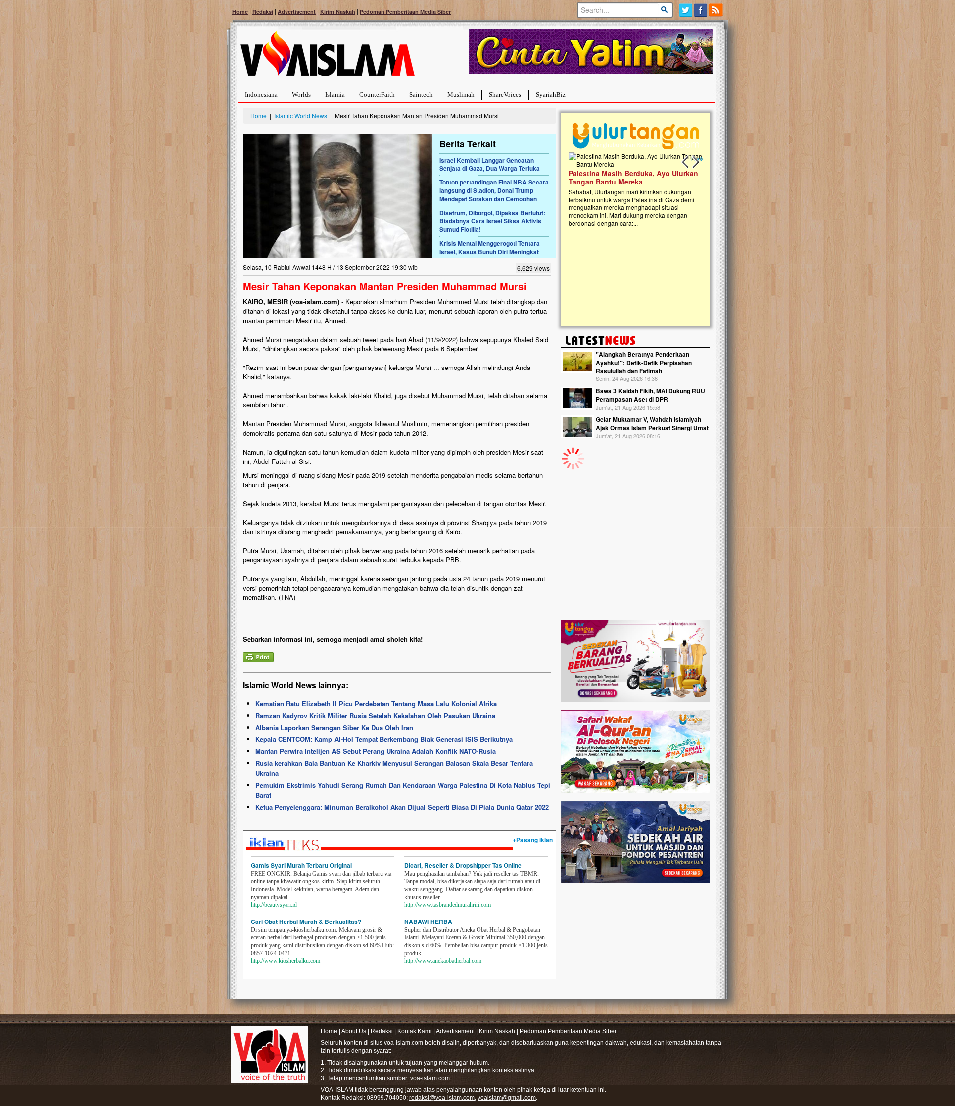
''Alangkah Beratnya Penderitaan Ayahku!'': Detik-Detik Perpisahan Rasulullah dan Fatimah (644, 362)
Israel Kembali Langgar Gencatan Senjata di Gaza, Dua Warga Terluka (489, 164)
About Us (353, 1031)
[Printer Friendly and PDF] (258, 656)
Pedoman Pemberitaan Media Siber (405, 11)
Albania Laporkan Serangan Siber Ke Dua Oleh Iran (334, 727)
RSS (716, 10)
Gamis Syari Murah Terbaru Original (301, 865)
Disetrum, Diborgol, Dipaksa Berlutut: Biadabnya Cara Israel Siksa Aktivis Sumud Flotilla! (492, 221)
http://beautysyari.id (274, 904)
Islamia (335, 94)
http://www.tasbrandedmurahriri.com (447, 904)
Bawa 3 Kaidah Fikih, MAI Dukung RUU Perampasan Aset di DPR (650, 395)
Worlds (301, 94)
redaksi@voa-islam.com (442, 1097)
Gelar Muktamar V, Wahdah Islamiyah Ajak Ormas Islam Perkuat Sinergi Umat (652, 423)
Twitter (685, 10)
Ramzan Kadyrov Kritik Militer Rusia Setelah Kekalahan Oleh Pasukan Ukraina (375, 715)
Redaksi (262, 11)
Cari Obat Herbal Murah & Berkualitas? (306, 921)
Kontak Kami (414, 1031)
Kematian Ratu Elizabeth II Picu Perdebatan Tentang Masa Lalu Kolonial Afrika (376, 703)
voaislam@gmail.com (507, 1097)
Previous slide (685, 162)
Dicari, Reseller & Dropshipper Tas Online (463, 865)
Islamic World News (300, 115)
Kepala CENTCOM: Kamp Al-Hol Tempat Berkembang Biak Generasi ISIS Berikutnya (384, 739)
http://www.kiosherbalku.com (285, 960)
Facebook (701, 10)
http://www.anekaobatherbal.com (442, 960)
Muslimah (461, 94)
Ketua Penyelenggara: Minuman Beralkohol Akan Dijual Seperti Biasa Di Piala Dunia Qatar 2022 (402, 807)
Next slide (695, 162)
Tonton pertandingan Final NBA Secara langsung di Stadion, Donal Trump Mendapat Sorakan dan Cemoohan (494, 190)
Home (240, 11)
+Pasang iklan (533, 839)
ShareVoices (505, 94)
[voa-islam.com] (327, 57)
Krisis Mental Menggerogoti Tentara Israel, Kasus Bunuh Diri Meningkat (489, 247)
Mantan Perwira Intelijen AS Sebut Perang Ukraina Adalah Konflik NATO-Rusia (375, 751)
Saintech (421, 94)
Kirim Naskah (337, 11)
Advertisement (297, 11)
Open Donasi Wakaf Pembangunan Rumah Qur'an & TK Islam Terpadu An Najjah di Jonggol (691, 189)
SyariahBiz (551, 94)
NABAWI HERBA (428, 921)
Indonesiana (261, 94)
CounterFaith (377, 94)
